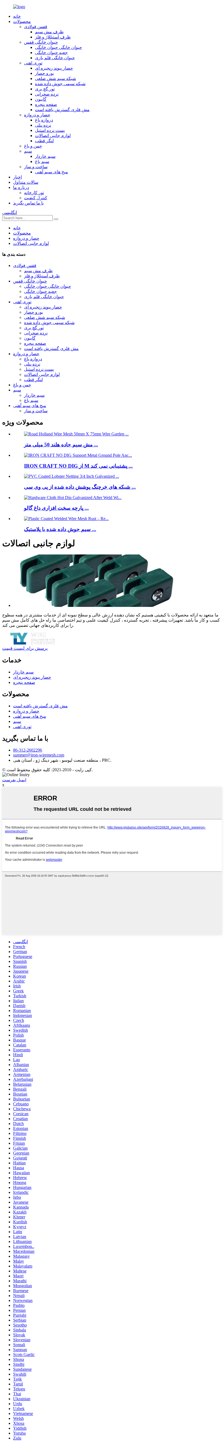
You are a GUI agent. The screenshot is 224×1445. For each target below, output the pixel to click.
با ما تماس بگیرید (28, 203)
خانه (17, 16)
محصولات (22, 21)
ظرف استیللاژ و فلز (53, 37)
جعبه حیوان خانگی (51, 52)
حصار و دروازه (37, 114)
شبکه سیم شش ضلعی (55, 78)
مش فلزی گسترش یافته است (62, 109)
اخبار (17, 177)
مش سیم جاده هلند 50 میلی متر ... (61, 444)
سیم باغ (42, 161)
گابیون (40, 99)
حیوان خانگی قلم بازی (55, 57)
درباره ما (21, 187)
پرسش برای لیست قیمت (25, 648)
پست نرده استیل (50, 130)
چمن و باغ (33, 146)
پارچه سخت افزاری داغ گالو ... (56, 508)
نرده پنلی (43, 125)
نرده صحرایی (46, 94)
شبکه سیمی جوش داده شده (60, 83)
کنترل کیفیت (35, 197)
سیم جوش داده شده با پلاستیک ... (60, 529)
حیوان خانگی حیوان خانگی (58, 47)
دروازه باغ (44, 120)
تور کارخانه (34, 192)
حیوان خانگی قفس (41, 42)
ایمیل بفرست (14, 780)
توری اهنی (33, 63)
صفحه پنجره (46, 104)
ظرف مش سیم (49, 31)
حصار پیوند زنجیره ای (54, 68)
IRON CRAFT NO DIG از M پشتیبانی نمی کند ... (78, 466)
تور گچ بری (45, 89)
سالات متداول (25, 182)
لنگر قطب (44, 140)
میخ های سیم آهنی (51, 172)
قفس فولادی (35, 26)
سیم (28, 151)
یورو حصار (44, 73)
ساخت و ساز (36, 166)
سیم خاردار (45, 156)
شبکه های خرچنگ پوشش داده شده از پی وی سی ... (80, 487)
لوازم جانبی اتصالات (53, 135)
